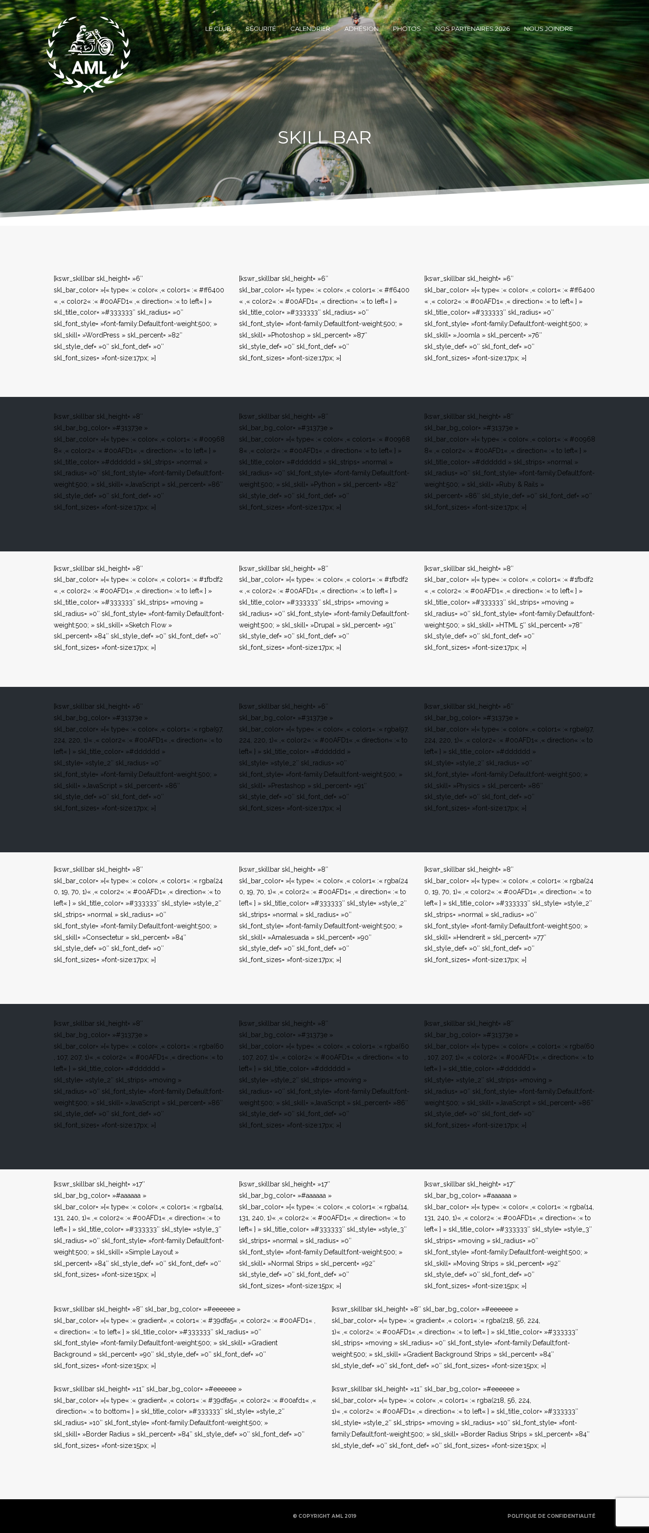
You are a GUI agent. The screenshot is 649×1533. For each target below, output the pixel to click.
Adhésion (361, 28)
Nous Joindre (548, 28)
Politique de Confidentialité (551, 1516)
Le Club (218, 28)
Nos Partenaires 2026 (472, 28)
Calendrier (310, 28)
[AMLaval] (88, 28)
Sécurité (261, 28)
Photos (407, 28)
